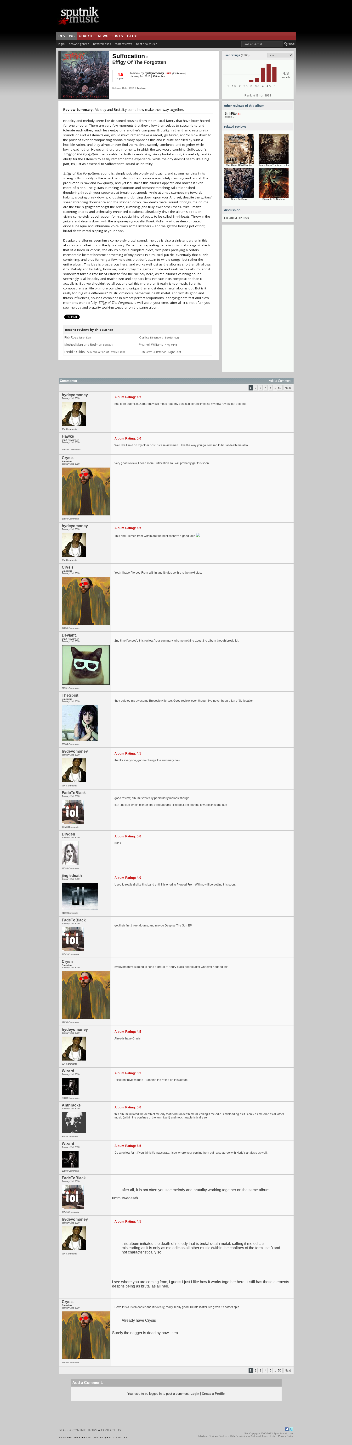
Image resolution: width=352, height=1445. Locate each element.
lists (118, 36)
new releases (102, 44)
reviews (66, 36)
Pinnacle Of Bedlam (273, 199)
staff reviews (123, 44)
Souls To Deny (239, 199)
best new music (146, 44)
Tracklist (141, 88)
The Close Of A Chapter (239, 165)
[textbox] (262, 44)
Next (288, 387)
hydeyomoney (154, 73)
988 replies (159, 76)
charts (86, 36)
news (103, 36)
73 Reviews (179, 73)
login (61, 44)
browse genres (79, 44)
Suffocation (128, 56)
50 (279, 387)
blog (132, 36)
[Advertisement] (258, 300)
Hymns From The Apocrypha (273, 165)
